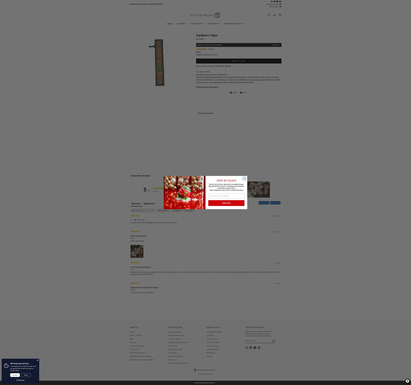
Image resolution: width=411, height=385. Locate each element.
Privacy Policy (14, 370)
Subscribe (226, 203)
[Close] (37, 360)
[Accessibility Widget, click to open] (407, 381)
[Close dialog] (244, 179)
